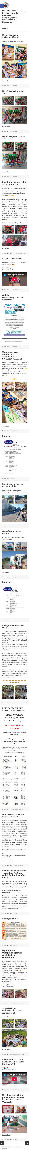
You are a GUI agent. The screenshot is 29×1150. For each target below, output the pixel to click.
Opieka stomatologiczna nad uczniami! (13, 297)
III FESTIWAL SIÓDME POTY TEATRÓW (13, 815)
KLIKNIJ (4, 890)
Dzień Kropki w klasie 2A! (13, 137)
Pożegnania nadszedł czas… (13, 626)
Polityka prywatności (7, 1146)
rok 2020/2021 (14, 913)
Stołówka (13, 478)
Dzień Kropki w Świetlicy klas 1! (10, 36)
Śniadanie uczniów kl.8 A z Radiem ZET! (14, 183)
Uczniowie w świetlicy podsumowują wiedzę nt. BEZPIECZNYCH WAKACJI (13, 1098)
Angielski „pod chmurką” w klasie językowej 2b (11, 1010)
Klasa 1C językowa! (12, 258)
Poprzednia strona (2, 1143)
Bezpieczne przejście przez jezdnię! (12, 485)
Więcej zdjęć (5, 81)
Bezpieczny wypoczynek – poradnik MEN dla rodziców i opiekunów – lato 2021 (14, 874)
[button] (2, 6)
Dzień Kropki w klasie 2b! (13, 92)
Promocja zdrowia (22, 253)
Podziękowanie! (10, 918)
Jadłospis (7, 436)
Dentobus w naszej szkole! (11, 532)
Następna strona (27, 1143)
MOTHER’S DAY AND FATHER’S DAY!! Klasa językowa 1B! (13, 1061)
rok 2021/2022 (14, 85)
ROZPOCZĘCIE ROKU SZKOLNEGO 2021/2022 (13, 709)
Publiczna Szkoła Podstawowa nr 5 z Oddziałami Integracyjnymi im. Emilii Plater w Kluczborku (10, 16)
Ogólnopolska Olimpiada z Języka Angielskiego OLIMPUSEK (12, 954)
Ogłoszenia (20, 346)
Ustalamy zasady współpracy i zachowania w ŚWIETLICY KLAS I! (12, 355)
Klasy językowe (21, 289)
